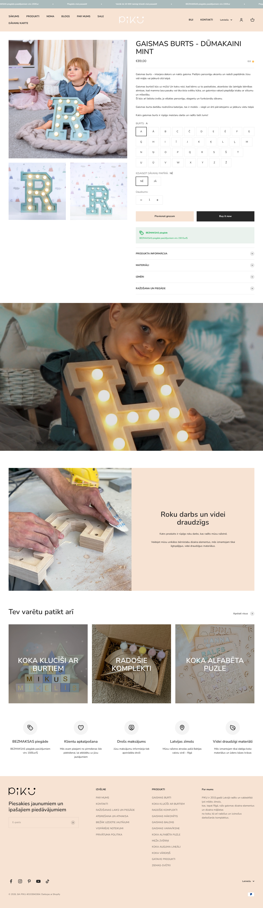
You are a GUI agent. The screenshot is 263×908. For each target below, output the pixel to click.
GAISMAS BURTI (161, 797)
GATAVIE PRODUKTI (163, 859)
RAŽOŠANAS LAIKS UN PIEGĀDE (115, 810)
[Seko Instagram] (20, 881)
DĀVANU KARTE (18, 23)
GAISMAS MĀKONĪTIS (165, 816)
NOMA (50, 16)
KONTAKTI (206, 19)
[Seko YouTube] (38, 881)
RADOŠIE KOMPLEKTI (164, 810)
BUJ (191, 19)
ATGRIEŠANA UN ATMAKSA (112, 816)
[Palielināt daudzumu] (157, 200)
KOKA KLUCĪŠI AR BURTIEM (168, 804)
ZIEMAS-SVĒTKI (161, 865)
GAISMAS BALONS (163, 822)
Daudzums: (142, 192)
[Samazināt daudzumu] (141, 200)
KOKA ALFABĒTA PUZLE (166, 834)
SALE (101, 16)
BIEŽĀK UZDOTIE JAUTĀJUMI (112, 822)
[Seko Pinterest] (29, 881)
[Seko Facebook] (11, 881)
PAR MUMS (83, 16)
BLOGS (65, 16)
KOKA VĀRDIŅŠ (161, 853)
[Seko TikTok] (47, 881)
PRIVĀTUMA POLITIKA (109, 834)
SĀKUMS (14, 16)
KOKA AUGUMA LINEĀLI (166, 846)
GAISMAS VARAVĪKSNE (166, 828)
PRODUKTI (32, 16)
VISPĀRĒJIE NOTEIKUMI (109, 828)
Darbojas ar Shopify (50, 894)
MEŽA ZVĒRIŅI (160, 840)
